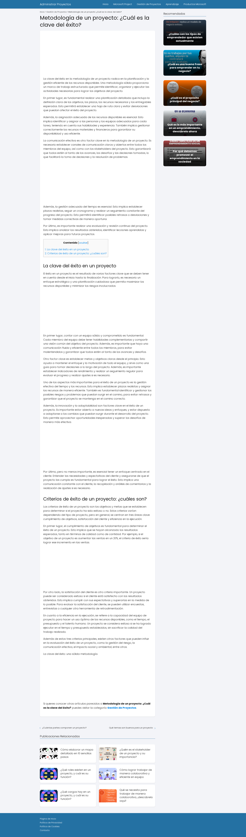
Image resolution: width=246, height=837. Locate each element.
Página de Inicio (48, 818)
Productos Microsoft (195, 4)
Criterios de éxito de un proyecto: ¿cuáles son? (76, 253)
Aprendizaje (172, 4)
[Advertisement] (97, 51)
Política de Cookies (50, 826)
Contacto (45, 830)
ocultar (83, 242)
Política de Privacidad (51, 822)
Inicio (105, 4)
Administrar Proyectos (55, 4)
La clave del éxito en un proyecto (67, 249)
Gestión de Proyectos (149, 4)
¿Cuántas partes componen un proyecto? (64, 727)
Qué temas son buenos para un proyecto (131, 727)
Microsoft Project (122, 4)
